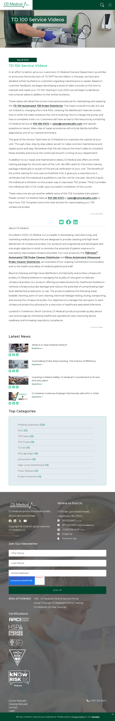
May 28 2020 (23, 60)
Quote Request (17, 700)
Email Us (67, 534)
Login (12, 710)
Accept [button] (95, 717)
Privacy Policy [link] (78, 717)
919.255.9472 (72, 520)
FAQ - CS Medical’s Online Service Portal (56, 598)
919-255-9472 (41, 124)
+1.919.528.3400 (73, 529)
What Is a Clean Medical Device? (49, 345)
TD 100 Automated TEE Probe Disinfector (38, 106)
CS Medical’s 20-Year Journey (50, 607)
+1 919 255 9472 (97, 700)
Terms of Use (69, 538)
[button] (113, 714)
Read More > (37, 348)
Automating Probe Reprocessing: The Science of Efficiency (64, 361)
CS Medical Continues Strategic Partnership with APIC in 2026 (65, 393)
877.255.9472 (78, 525)
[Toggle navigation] (110, 5)
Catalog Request (18, 704)
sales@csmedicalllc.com (67, 124)
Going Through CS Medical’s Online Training (58, 603)
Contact (13, 707)
